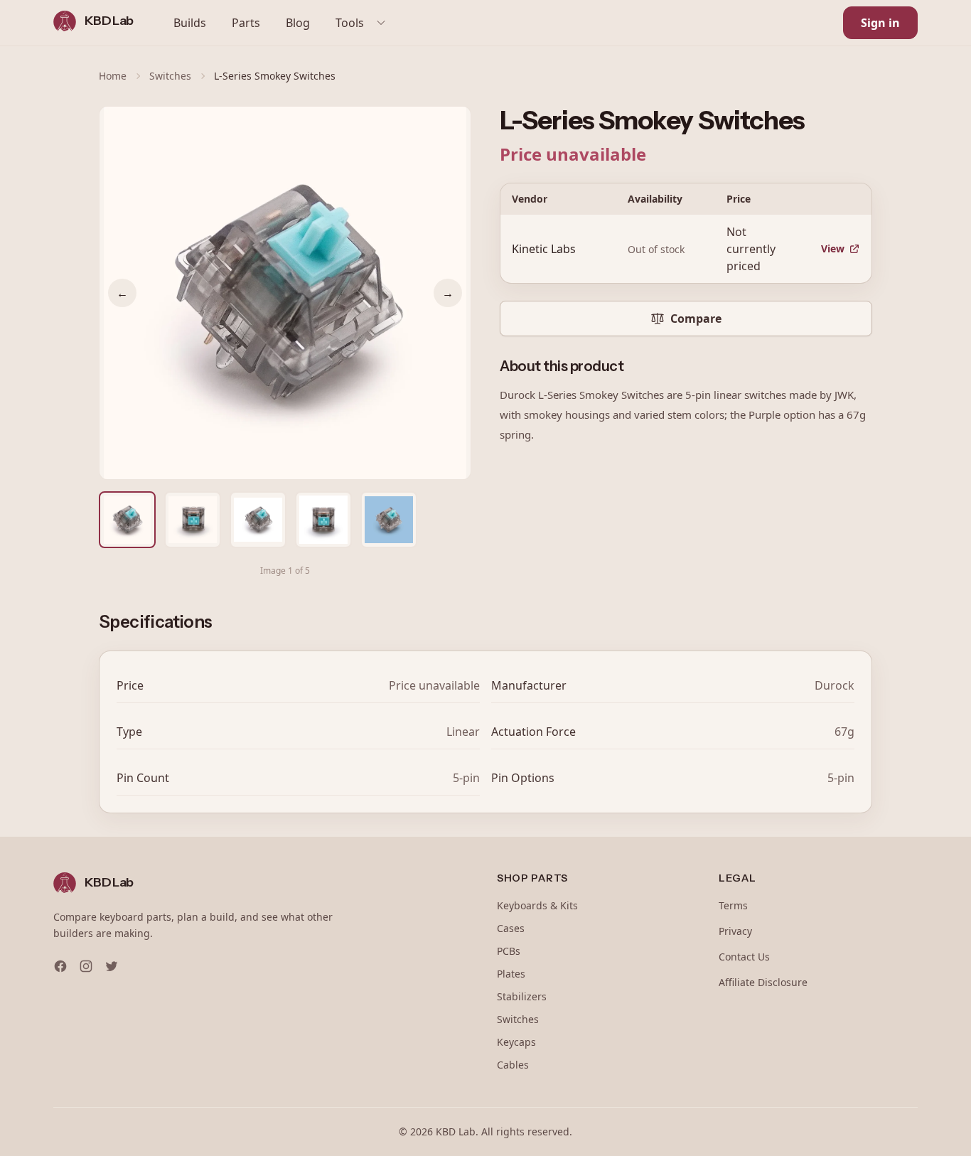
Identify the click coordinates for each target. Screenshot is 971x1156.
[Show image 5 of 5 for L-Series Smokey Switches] (388, 519)
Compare (695, 318)
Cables (513, 1064)
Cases (511, 928)
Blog (298, 23)
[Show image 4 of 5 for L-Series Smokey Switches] (323, 519)
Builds (189, 23)
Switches (170, 75)
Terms (733, 905)
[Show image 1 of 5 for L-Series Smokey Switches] (127, 519)
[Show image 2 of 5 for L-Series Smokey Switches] (192, 519)
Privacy (735, 931)
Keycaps (516, 1042)
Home (113, 75)
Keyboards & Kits (537, 905)
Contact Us (744, 956)
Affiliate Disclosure (763, 982)
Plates (511, 973)
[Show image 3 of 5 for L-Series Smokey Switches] (258, 519)
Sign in (880, 23)
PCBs (508, 951)
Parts (246, 23)
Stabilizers (522, 996)
